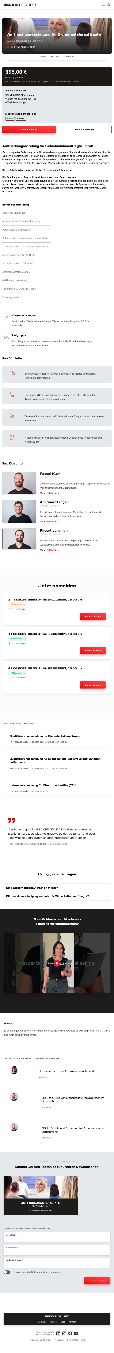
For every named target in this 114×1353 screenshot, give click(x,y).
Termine (69, 56)
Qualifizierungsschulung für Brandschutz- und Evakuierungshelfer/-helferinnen (56, 761)
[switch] (7, 1272)
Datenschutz (72, 1340)
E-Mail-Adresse (14, 1260)
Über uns (42, 1322)
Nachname (12, 1247)
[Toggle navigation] (103, 5)
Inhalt (43, 56)
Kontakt (72, 1322)
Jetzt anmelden (97, 1281)
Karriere (53, 1322)
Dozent (55, 56)
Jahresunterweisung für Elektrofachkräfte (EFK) (43, 785)
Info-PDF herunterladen (23, 46)
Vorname (11, 1235)
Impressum (59, 1340)
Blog (63, 1322)
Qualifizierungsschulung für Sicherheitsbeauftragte (45, 736)
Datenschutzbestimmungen (46, 1272)
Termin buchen (29, 129)
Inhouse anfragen (84, 129)
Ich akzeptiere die (37, 1272)
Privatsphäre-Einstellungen (40, 1340)
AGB (83, 1340)
